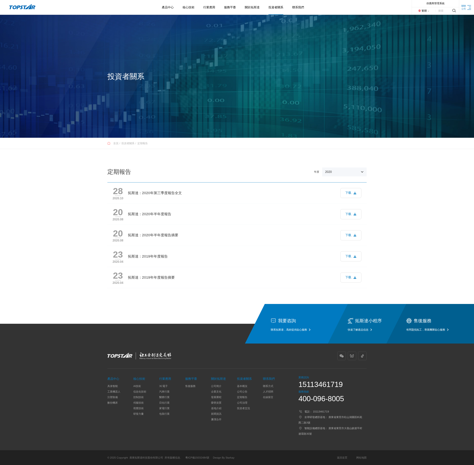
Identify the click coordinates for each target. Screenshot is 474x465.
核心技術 (139, 378)
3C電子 (163, 386)
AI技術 (137, 386)
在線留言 (268, 397)
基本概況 (242, 386)
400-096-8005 (321, 399)
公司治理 (242, 402)
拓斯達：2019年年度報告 (148, 256)
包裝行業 (164, 413)
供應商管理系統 (435, 3)
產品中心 (113, 378)
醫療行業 (164, 397)
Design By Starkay (223, 457)
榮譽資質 (216, 402)
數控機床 (112, 402)
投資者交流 (243, 408)
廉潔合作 (216, 419)
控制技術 (138, 397)
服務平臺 (191, 378)
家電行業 (164, 408)
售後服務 (190, 386)
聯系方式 (268, 386)
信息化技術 (139, 391)
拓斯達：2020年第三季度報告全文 (155, 193)
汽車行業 (164, 391)
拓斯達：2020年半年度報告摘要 (153, 235)
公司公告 (242, 391)
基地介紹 (216, 408)
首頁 (115, 143)
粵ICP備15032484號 (197, 457)
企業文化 (216, 391)
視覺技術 (138, 408)
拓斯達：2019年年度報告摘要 (151, 277)
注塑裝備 (112, 397)
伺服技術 (138, 402)
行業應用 (165, 378)
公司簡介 (216, 386)
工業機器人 (113, 391)
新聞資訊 (216, 413)
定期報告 (142, 143)
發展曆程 (216, 397)
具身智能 (112, 386)
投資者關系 (127, 143)
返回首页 (342, 457)
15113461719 (320, 384)
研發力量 (138, 413)
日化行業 (164, 402)
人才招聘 (268, 391)
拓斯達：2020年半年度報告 (149, 214)
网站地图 (361, 457)
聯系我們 (269, 378)
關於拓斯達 (218, 378)
